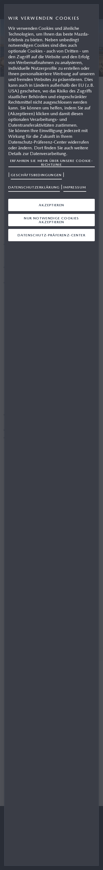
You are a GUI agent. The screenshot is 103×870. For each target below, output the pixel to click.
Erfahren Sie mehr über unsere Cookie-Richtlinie (51, 163)
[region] (51, 435)
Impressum (74, 187)
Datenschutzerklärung (34, 187)
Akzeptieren (51, 205)
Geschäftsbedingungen (36, 175)
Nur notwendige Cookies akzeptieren (51, 220)
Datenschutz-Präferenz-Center (51, 235)
